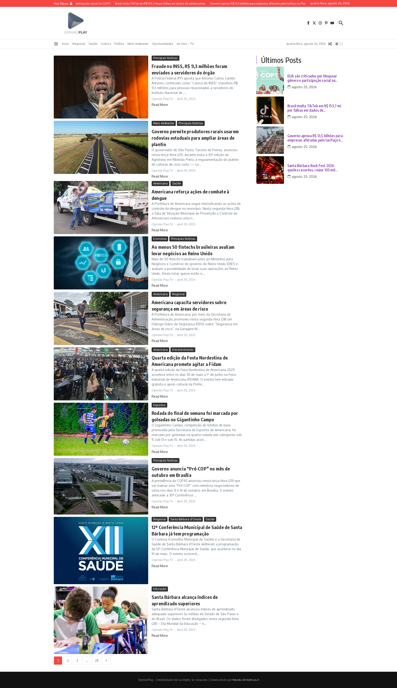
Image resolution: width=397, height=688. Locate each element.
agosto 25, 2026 (304, 87)
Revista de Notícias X (246, 680)
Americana (160, 183)
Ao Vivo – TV (185, 43)
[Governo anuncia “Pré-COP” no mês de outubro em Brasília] (101, 486)
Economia (160, 239)
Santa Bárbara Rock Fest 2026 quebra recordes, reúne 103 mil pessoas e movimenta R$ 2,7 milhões (315, 168)
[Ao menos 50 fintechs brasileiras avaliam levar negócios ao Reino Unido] (101, 262)
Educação (159, 589)
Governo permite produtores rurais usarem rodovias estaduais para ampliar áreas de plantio (195, 137)
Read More (160, 105)
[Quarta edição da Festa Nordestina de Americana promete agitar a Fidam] (101, 373)
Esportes (159, 405)
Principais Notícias (165, 58)
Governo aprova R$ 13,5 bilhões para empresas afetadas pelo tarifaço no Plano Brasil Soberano (315, 138)
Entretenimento (183, 349)
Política (119, 43)
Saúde (92, 43)
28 (97, 661)
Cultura (106, 43)
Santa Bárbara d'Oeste (185, 519)
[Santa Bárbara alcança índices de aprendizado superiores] (101, 620)
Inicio (65, 43)
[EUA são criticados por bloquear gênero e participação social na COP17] (270, 80)
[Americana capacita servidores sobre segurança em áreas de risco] (101, 318)
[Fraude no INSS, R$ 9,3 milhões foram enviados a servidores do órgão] (101, 87)
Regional (78, 43)
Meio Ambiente (138, 43)
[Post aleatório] (330, 44)
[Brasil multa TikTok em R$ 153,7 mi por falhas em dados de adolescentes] (270, 110)
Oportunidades (162, 43)
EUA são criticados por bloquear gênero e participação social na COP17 (312, 78)
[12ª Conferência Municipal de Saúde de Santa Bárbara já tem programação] (101, 550)
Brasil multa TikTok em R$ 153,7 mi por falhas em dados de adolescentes (314, 108)
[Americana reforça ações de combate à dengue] (101, 207)
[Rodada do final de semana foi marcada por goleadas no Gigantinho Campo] (101, 429)
